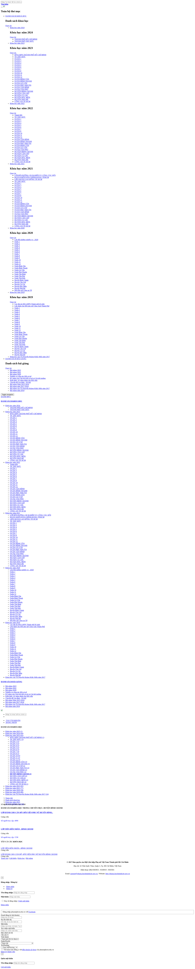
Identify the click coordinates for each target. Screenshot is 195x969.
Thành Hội (18, 115)
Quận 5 (17, 250)
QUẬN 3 (17, 61)
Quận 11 (17, 262)
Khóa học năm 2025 (13, 731)
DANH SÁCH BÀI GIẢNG (15, 359)
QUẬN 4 (17, 63)
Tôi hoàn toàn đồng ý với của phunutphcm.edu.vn (28, 950)
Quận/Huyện (5, 941)
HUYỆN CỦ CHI (21, 95)
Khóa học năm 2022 (17, 103)
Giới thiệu (12, 858)
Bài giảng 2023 (15, 370)
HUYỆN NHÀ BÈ (21, 99)
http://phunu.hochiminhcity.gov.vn (118, 874)
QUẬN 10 (18, 73)
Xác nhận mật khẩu (8, 928)
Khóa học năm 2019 (17, 292)
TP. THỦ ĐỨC (20, 57)
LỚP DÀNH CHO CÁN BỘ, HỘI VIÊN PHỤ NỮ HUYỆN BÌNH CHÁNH (29, 854)
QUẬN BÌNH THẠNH (23, 81)
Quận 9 (17, 258)
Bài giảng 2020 (15, 374)
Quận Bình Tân (20, 266)
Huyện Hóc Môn (20, 286)
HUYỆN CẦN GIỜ (21, 93)
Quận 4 (17, 248)
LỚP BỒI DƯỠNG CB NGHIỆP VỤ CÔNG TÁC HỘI (35, 175)
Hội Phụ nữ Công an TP (23, 290)
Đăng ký (9, 889)
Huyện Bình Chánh (21, 280)
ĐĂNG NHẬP (11, 722)
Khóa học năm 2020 (17, 228)
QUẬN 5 (17, 65)
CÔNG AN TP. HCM (22, 101)
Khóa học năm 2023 (17, 43)
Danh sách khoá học (12, 800)
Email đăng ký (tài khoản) (10, 915)
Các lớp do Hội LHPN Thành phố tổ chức (29, 304)
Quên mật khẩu (23, 901)
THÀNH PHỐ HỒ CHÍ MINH (25, 39)
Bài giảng (29, 858)
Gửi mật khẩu (6, 967)
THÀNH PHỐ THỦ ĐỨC (24, 41)
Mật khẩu (4, 924)
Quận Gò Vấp (19, 270)
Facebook (31, 912)
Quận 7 (17, 254)
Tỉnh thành (5, 937)
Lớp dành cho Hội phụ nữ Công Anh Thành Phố (31, 306)
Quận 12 (17, 264)
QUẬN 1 (17, 59)
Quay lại (8, 26)
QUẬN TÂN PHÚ (21, 89)
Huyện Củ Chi (19, 284)
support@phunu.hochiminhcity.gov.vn (84, 874)
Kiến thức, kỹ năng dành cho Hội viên (23, 380)
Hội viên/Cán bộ (7, 933)
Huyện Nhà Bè (19, 288)
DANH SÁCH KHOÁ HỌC (16, 16)
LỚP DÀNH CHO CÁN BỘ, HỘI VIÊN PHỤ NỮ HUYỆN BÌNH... (27, 812)
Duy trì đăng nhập (10, 901)
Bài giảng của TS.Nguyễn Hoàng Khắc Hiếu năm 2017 (30, 388)
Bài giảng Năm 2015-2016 (19, 384)
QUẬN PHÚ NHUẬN (22, 85)
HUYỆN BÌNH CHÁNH (23, 91)
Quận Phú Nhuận (20, 272)
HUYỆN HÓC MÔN (22, 97)
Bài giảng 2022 (15, 372)
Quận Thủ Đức (19, 278)
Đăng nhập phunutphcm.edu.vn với (15, 912)
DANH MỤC (6, 397)
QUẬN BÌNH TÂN (21, 79)
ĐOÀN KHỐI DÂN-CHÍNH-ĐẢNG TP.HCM (31, 177)
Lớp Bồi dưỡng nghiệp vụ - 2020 (26, 240)
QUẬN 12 (18, 77)
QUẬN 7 (17, 69)
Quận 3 (17, 246)
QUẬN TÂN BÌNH (21, 87)
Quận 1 (17, 242)
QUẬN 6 (17, 67)
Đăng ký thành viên (8, 952)
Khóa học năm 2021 (17, 164)
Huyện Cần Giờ (20, 282)
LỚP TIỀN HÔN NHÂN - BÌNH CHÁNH (17, 829)
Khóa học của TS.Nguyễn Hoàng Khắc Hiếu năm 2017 (30, 357)
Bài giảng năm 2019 (17, 390)
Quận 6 (17, 252)
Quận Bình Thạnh (20, 268)
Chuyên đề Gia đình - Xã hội (20, 382)
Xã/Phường (5, 945)
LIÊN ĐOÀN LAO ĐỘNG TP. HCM (28, 179)
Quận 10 (17, 260)
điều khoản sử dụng (29, 950)
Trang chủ (9, 798)
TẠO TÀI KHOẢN (12, 720)
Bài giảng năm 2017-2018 (19, 386)
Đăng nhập (10, 887)
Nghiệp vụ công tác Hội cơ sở (20, 376)
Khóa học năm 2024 (17, 28)
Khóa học (21, 858)
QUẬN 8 (17, 71)
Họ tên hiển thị (6, 920)
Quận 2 (17, 244)
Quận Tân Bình (20, 274)
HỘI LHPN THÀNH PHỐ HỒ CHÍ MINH (30, 55)
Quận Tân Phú (19, 276)
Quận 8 (17, 256)
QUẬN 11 (18, 75)
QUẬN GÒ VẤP (20, 83)
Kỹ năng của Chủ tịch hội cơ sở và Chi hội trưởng (28, 378)
